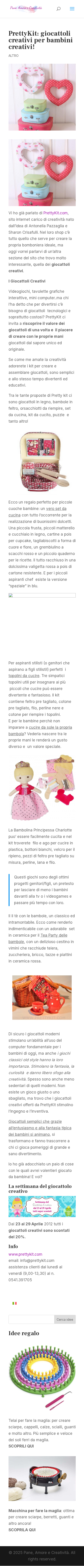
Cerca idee (65, 1319)
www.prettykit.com (25, 1254)
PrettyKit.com (55, 213)
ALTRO (14, 55)
